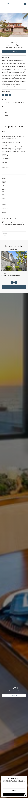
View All (14, 287)
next (15, 282)
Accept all (14, 794)
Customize (14, 790)
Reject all (14, 787)
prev (12, 282)
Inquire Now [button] (14, 51)
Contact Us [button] (14, 695)
